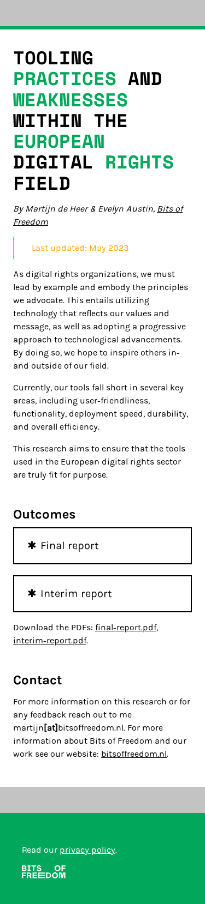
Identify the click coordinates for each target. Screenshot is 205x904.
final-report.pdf (125, 627)
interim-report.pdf (49, 640)
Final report (69, 545)
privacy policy (87, 850)
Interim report (76, 593)
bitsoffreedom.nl (134, 754)
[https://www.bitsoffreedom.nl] (44, 873)
